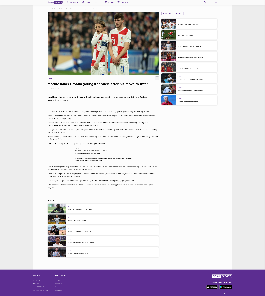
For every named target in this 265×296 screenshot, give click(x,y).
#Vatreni (109, 158)
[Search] (205, 2)
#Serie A (179, 13)
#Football (167, 13)
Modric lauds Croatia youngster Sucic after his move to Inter (87, 9)
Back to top (228, 294)
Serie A (63, 9)
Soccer (56, 9)
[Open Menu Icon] (216, 2)
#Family (103, 158)
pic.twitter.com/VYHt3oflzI (122, 158)
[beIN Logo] (55, 2)
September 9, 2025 (95, 160)
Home (50, 9)
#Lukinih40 (96, 158)
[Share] (157, 78)
